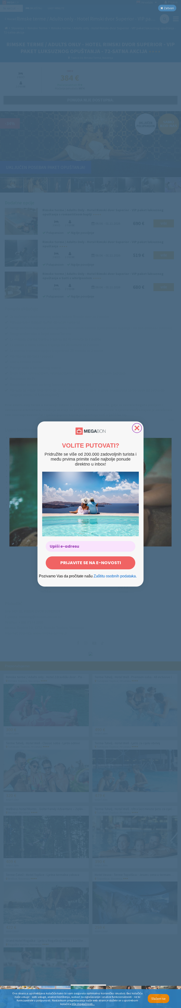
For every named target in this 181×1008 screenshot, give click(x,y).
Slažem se (158, 998)
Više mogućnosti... (83, 1004)
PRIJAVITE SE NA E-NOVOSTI (90, 563)
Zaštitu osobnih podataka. (115, 576)
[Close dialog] (137, 428)
